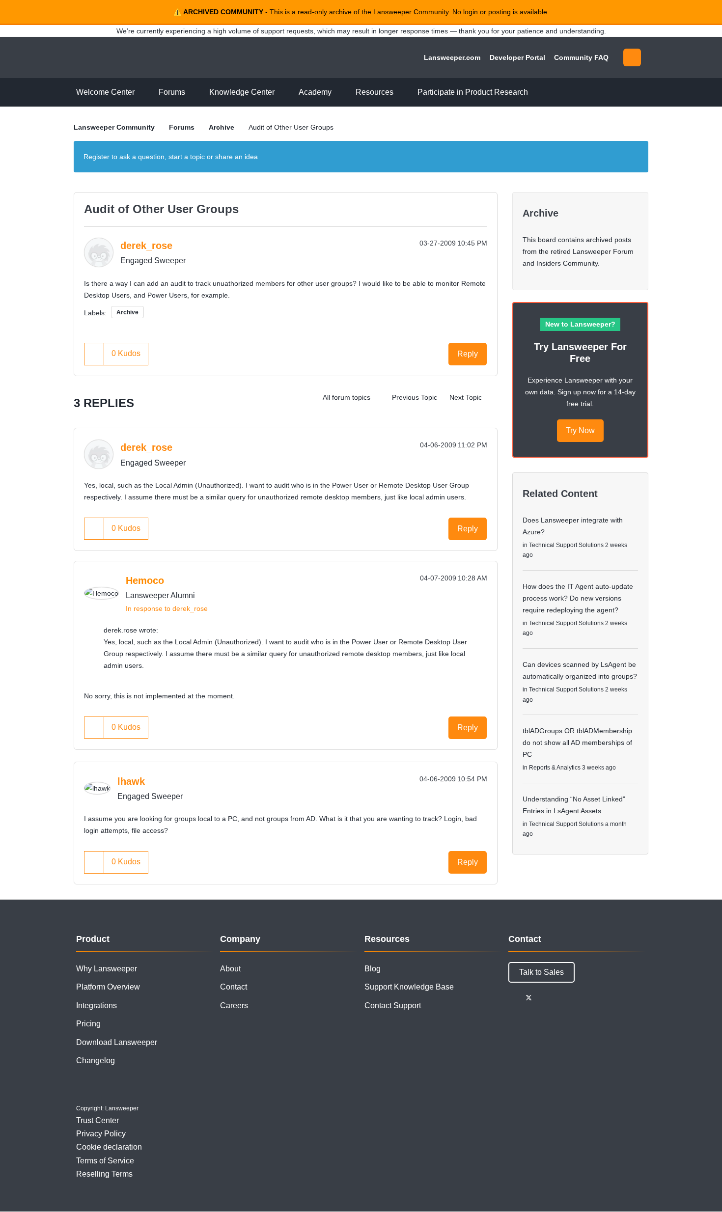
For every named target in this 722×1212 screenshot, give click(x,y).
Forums (181, 127)
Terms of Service (105, 1161)
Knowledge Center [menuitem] (242, 92)
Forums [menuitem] (172, 92)
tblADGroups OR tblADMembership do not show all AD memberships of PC (577, 742)
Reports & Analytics (555, 767)
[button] (94, 353)
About (230, 968)
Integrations (96, 1005)
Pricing (88, 1023)
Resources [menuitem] (374, 92)
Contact (233, 987)
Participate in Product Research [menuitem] (472, 92)
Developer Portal (517, 57)
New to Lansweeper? (580, 324)
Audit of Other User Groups (161, 209)
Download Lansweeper (116, 1042)
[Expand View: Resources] (401, 92)
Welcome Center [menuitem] (105, 92)
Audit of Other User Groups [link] (291, 127)
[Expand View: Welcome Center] (142, 92)
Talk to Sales (541, 972)
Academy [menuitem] (315, 92)
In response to (167, 608)
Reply (467, 354)
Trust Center (97, 1120)
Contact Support (392, 1005)
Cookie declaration (109, 1147)
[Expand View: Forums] (192, 92)
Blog (372, 968)
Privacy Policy (101, 1133)
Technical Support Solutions (566, 545)
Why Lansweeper (106, 968)
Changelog (95, 1060)
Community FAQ (581, 57)
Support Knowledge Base (409, 987)
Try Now (580, 430)
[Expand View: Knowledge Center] (282, 92)
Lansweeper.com (452, 57)
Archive (221, 127)
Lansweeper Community (141, 57)
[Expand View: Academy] (339, 92)
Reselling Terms (104, 1174)
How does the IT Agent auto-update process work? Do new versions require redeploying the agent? (578, 598)
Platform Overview (108, 987)
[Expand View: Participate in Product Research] (535, 92)
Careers (234, 1005)
